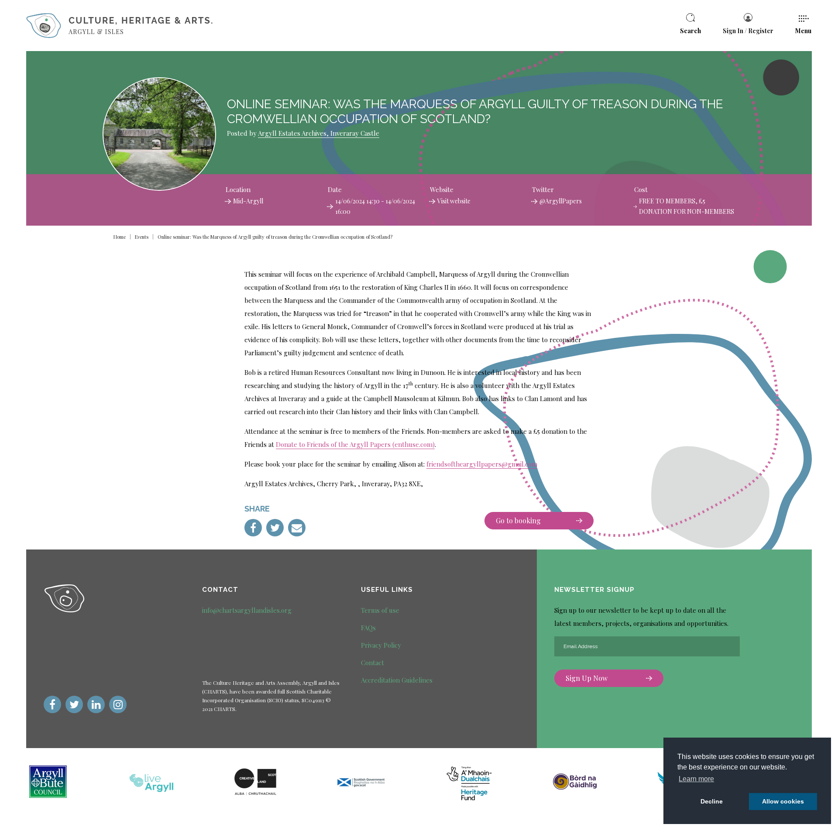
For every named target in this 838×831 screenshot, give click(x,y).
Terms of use (380, 610)
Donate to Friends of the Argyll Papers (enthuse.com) (355, 444)
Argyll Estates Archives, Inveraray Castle (318, 133)
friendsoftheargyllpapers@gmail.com (481, 464)
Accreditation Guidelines (397, 680)
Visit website (454, 201)
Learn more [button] (696, 779)
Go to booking (518, 520)
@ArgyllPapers (560, 201)
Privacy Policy (381, 645)
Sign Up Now (587, 678)
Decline (712, 801)
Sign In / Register (748, 31)
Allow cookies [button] (783, 801)
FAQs (368, 627)
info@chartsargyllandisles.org (247, 610)
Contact (372, 662)
